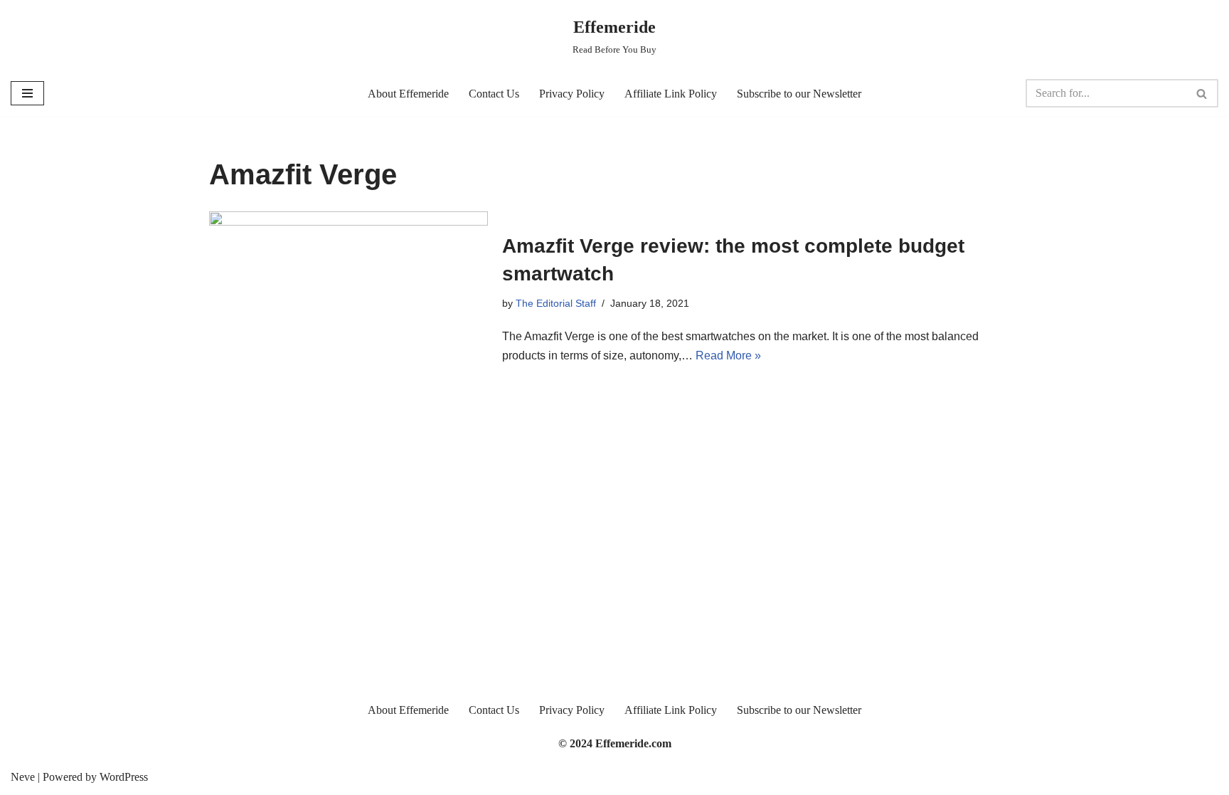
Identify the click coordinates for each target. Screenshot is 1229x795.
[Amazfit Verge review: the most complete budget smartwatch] (348, 298)
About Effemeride (408, 94)
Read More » (728, 355)
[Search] (1202, 93)
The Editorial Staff (556, 303)
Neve (23, 777)
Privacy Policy (572, 94)
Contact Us (494, 94)
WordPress (124, 777)
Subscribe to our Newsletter (799, 94)
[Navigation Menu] (27, 93)
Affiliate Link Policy (670, 94)
